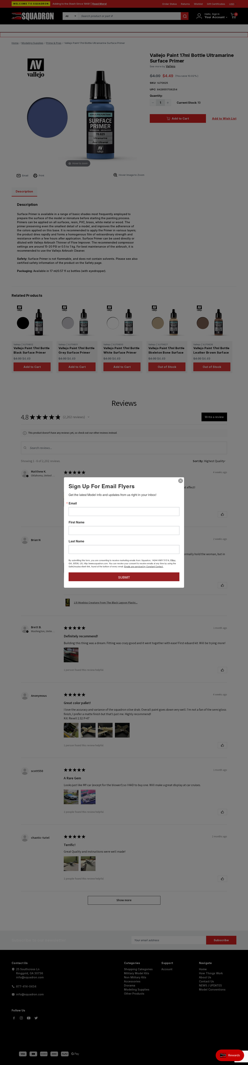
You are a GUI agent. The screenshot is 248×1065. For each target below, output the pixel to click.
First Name (76, 522)
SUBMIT (124, 577)
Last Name (76, 541)
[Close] (180, 481)
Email (73, 503)
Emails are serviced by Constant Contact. (143, 566)
